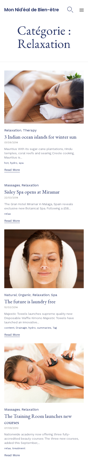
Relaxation (12, 130)
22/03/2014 (11, 197)
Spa (54, 295)
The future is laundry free (30, 301)
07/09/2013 (11, 428)
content (9, 327)
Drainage (21, 327)
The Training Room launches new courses (38, 419)
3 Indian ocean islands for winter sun (40, 137)
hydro (13, 162)
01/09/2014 (11, 142)
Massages (12, 185)
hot (6, 162)
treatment (18, 448)
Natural (10, 295)
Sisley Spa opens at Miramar (32, 191)
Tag (55, 327)
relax (7, 213)
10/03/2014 (11, 307)
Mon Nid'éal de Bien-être (31, 9)
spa (21, 162)
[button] (12, 170)
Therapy (30, 130)
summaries (44, 327)
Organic (24, 295)
